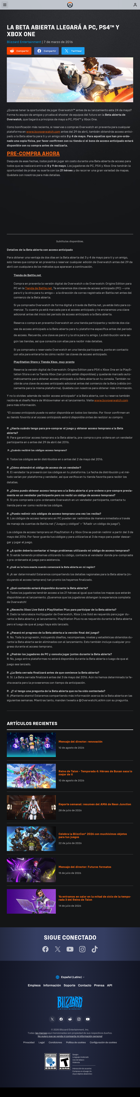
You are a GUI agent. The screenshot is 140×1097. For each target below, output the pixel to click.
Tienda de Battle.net (38, 288)
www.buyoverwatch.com (43, 131)
